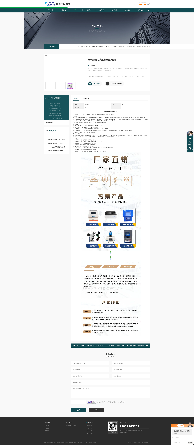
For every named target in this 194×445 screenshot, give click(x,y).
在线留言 (127, 10)
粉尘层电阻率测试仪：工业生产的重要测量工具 (57, 143)
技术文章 (101, 10)
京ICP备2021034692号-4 (90, 442)
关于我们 (63, 10)
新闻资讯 (89, 10)
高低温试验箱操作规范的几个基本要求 (57, 150)
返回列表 (111, 345)
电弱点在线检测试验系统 (55, 115)
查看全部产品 (50, 122)
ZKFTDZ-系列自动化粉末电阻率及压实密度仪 (133, 345)
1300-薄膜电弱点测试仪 (55, 110)
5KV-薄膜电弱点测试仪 (54, 103)
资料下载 (89, 428)
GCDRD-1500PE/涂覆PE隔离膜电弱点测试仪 (93, 345)
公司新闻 (47, 428)
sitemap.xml (147, 442)
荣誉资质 (114, 10)
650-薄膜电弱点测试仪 (54, 106)
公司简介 (47, 425)
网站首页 (50, 10)
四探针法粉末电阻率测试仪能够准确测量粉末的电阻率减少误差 (57, 139)
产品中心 (76, 10)
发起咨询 (190, 442)
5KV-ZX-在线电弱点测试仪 (55, 118)
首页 (87, 46)
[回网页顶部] (190, 138)
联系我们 (140, 10)
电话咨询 (190, 144)
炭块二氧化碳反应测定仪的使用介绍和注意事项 (57, 147)
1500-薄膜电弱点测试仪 (118, 46)
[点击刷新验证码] (91, 402)
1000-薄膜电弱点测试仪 (55, 108)
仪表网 (135, 442)
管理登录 (140, 442)
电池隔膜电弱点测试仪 (103, 46)
